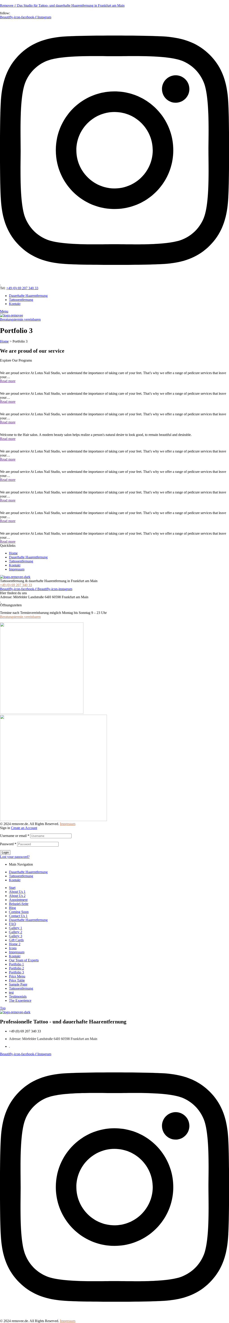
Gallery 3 (15, 936)
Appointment (18, 900)
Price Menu (17, 976)
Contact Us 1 (18, 916)
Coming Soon (19, 912)
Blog (12, 908)
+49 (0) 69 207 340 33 (22, 288)
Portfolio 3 (16, 972)
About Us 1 (17, 892)
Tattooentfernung (21, 876)
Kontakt (14, 880)
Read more (7, 381)
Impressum (67, 824)
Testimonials (18, 996)
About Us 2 (17, 896)
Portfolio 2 (16, 968)
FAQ (12, 924)
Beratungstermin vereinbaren (20, 617)
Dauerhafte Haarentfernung (28, 872)
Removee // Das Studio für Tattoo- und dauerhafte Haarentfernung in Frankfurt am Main (62, 5)
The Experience (20, 1000)
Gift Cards (16, 940)
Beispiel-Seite (18, 904)
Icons (13, 948)
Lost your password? (15, 857)
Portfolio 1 (16, 964)
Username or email (14, 836)
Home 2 (14, 944)
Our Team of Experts (24, 960)
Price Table (17, 980)
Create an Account (24, 828)
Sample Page (18, 984)
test (11, 992)
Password (8, 844)
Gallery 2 (15, 932)
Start (12, 888)
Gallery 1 (15, 928)
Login (5, 852)
